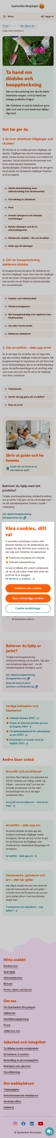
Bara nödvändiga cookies (28, 598)
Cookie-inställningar (28, 608)
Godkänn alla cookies (28, 588)
